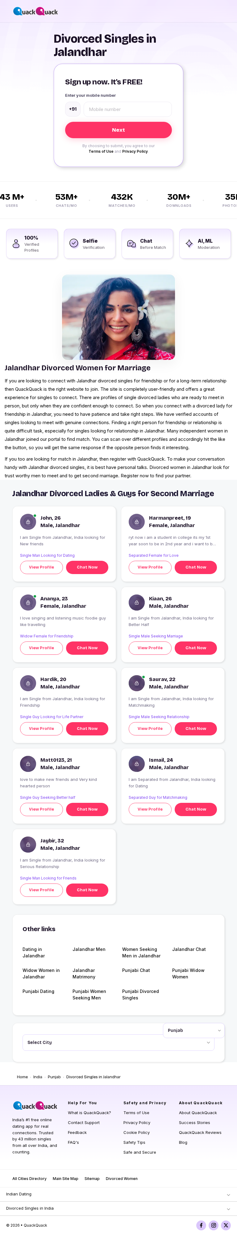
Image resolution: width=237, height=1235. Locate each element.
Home (22, 1077)
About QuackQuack (198, 1112)
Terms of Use (101, 151)
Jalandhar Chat (189, 949)
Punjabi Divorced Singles (140, 994)
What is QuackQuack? (89, 1112)
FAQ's (73, 1142)
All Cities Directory (29, 1178)
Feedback (77, 1132)
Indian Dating (18, 1193)
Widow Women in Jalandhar (41, 973)
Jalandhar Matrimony (84, 973)
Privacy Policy (135, 151)
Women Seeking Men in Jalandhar (141, 952)
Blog (183, 1142)
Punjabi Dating (38, 991)
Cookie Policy (136, 1132)
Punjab (54, 1077)
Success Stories (194, 1122)
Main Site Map (65, 1178)
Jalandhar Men (89, 949)
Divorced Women (122, 1178)
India (37, 1077)
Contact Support (84, 1122)
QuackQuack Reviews (200, 1132)
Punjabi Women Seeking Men (89, 994)
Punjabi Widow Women (188, 973)
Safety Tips (134, 1142)
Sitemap (92, 1178)
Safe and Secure (139, 1152)
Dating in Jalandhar (34, 952)
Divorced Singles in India (30, 1208)
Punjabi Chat (136, 970)
